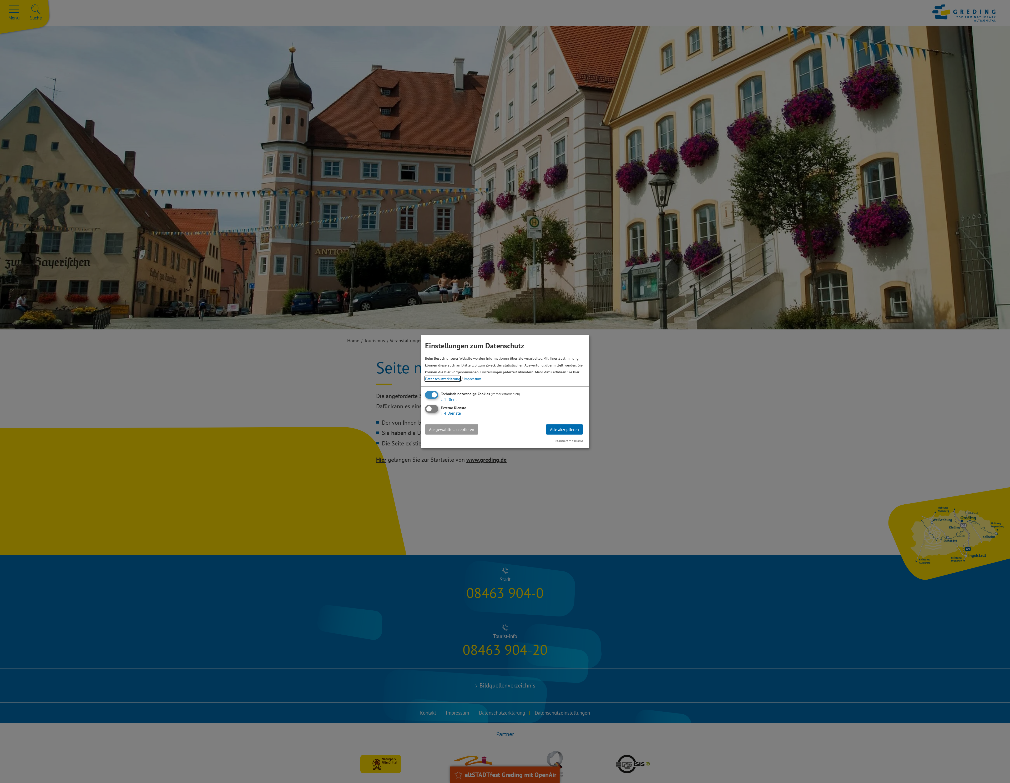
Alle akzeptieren (564, 429)
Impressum (472, 378)
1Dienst (450, 399)
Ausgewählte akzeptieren (451, 429)
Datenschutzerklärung (442, 378)
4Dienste (451, 413)
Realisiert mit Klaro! (569, 441)
